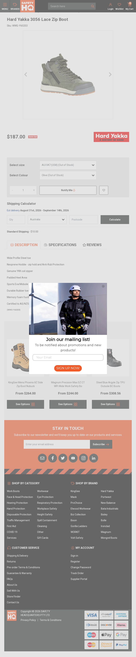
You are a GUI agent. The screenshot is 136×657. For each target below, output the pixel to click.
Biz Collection (78, 514)
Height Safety (45, 514)
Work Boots (13, 491)
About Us (12, 584)
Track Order (77, 573)
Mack (74, 497)
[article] (25, 376)
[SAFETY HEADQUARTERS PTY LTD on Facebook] (52, 458)
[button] (103, 190)
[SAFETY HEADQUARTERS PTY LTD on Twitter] (62, 458)
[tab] (24, 245)
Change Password (81, 567)
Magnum (106, 532)
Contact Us (13, 602)
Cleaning (42, 526)
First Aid (11, 526)
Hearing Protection (17, 502)
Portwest (106, 497)
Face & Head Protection (20, 497)
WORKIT (75, 532)
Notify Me (67, 190)
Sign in (74, 555)
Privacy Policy (28, 620)
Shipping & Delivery (17, 555)
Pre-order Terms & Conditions (23, 567)
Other (40, 532)
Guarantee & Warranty (19, 573)
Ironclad (105, 526)
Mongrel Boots (109, 537)
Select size (17, 165)
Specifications (62, 245)
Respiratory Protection (49, 502)
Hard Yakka (107, 491)
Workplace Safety (47, 508)
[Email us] (42, 458)
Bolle (103, 520)
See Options (23, 404)
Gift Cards (42, 537)
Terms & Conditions (50, 620)
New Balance (108, 502)
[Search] (93, 6)
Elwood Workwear (81, 508)
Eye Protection (45, 497)
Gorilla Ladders (79, 526)
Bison (74, 520)
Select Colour (19, 175)
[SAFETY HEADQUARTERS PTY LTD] (27, 6)
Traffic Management (18, 520)
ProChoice (76, 502)
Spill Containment (47, 520)
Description (26, 245)
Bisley (104, 514)
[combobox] (69, 6)
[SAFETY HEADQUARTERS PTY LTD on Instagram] (83, 458)
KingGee (75, 491)
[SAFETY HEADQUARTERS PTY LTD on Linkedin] (93, 458)
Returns (11, 561)
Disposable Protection (19, 514)
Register (75, 561)
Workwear (43, 491)
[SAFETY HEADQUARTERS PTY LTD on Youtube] (73, 458)
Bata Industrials (109, 508)
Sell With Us (13, 590)
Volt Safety (77, 537)
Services (11, 537)
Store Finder (14, 596)
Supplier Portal (79, 579)
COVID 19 (12, 532)
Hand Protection (16, 508)
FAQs (10, 579)
